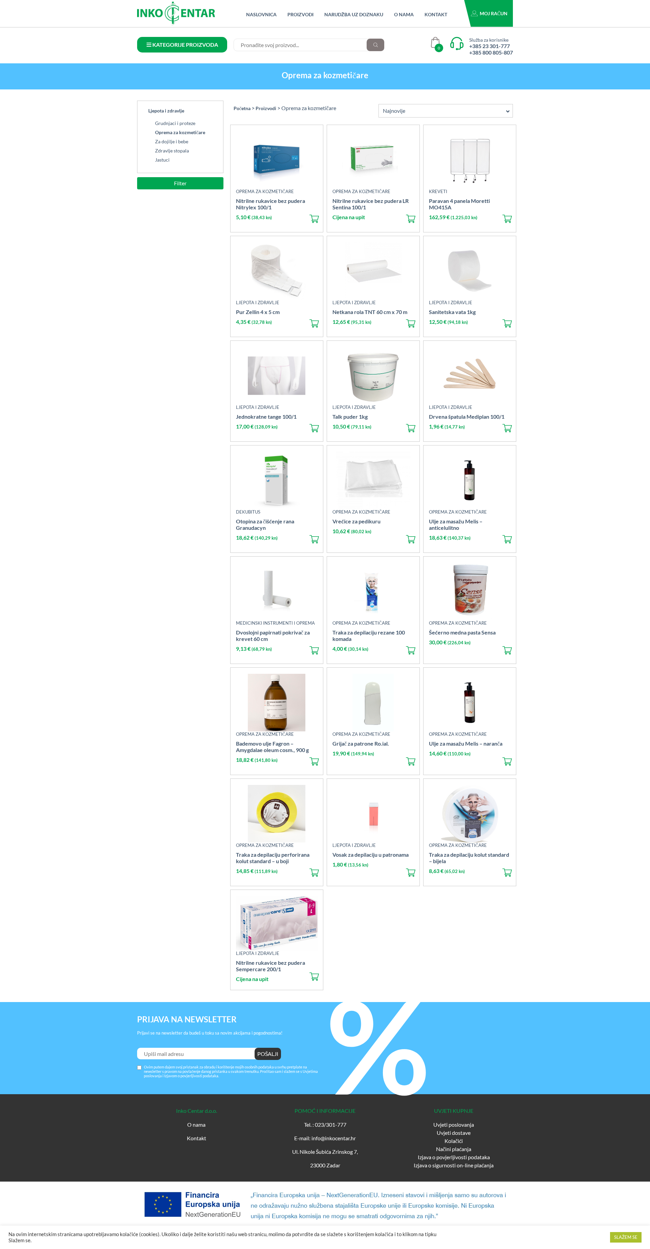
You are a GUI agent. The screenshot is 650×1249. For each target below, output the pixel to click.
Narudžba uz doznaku (353, 14)
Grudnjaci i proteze (175, 123)
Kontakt (436, 14)
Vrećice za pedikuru (356, 521)
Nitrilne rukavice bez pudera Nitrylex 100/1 (270, 203)
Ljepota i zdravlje (166, 110)
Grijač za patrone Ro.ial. (360, 743)
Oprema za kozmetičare (180, 132)
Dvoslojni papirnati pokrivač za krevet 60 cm (273, 635)
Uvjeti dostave (454, 1132)
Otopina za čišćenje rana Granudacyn (265, 524)
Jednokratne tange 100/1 (266, 416)
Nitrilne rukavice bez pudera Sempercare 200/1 (270, 965)
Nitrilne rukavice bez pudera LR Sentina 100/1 (370, 203)
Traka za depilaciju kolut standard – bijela (469, 857)
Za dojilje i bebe (171, 141)
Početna (242, 108)
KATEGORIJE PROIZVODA (184, 44)
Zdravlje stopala (172, 150)
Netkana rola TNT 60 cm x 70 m (369, 312)
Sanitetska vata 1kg (452, 312)
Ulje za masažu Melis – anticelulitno (455, 524)
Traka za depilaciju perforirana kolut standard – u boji (272, 857)
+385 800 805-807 (491, 52)
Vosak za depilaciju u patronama (370, 854)
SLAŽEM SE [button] (625, 1237)
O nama (404, 14)
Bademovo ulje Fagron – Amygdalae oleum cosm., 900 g (272, 746)
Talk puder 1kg (350, 416)
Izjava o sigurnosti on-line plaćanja (454, 1165)
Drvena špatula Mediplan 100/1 (466, 416)
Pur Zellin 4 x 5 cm (258, 312)
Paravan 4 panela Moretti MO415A (459, 203)
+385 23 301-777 (489, 46)
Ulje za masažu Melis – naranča (465, 743)
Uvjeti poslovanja (453, 1124)
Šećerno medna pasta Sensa (462, 632)
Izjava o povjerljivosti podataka (454, 1157)
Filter (180, 183)
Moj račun (493, 13)
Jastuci (162, 160)
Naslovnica (261, 14)
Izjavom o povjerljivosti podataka (191, 1076)
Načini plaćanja (453, 1149)
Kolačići (454, 1141)
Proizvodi (300, 14)
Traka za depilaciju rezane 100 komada (368, 635)
